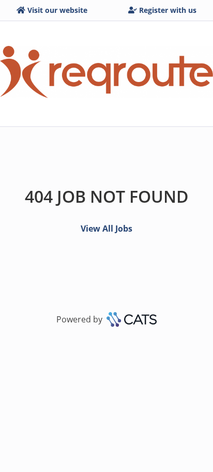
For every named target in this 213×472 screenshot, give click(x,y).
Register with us (167, 10)
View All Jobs (106, 228)
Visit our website (57, 10)
